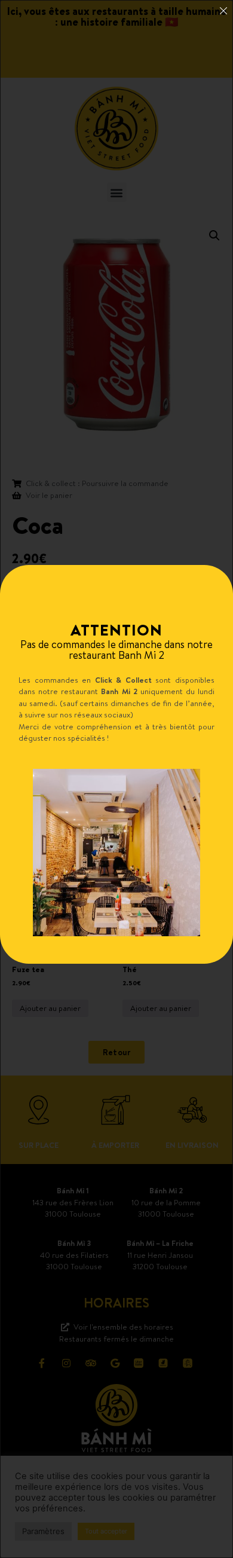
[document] (116, 779)
